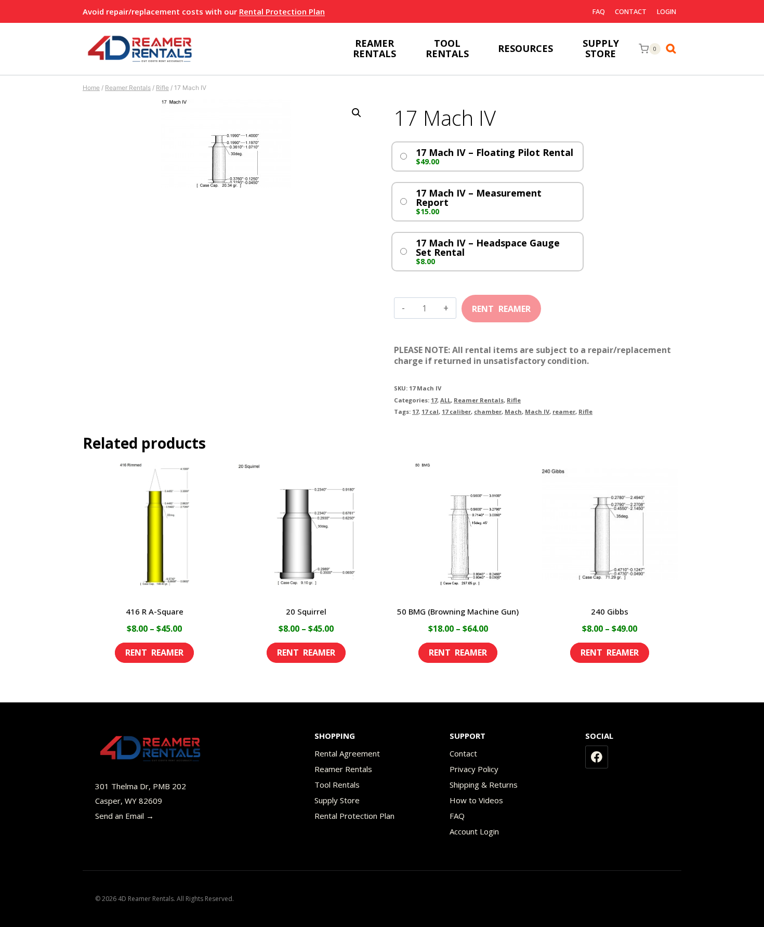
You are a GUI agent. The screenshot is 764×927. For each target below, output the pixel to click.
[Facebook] (596, 757)
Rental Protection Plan (282, 11)
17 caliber (456, 411)
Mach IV (537, 411)
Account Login (474, 831)
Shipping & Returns (484, 784)
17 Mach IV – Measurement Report (479, 197)
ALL (445, 400)
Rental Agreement (347, 753)
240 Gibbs (609, 611)
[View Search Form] (673, 49)
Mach (513, 411)
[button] (356, 112)
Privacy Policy (474, 769)
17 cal (430, 411)
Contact (631, 11)
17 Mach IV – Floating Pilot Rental (494, 152)
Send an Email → (124, 816)
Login (666, 11)
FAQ (598, 11)
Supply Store (337, 800)
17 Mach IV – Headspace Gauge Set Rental (488, 247)
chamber (488, 411)
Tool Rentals (337, 784)
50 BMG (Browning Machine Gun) (458, 611)
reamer (563, 411)
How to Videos (476, 800)
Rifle (514, 400)
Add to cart (501, 305)
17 (434, 400)
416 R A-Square (154, 611)
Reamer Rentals (479, 400)
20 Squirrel (306, 611)
